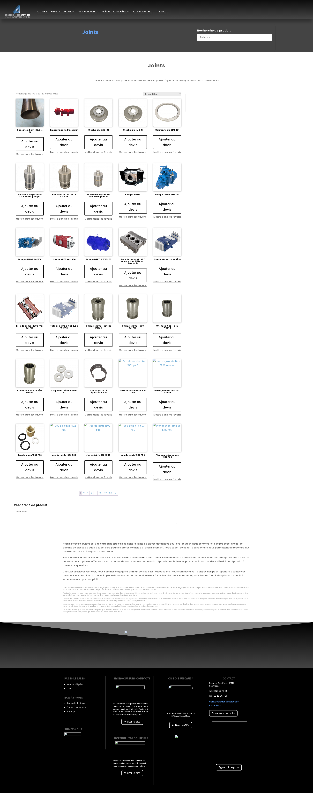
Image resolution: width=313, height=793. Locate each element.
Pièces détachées (114, 11)
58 (110, 493)
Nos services (142, 11)
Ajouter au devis (29, 144)
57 (105, 493)
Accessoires (87, 11)
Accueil (42, 11)
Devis (161, 11)
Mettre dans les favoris (30, 154)
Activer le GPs (180, 725)
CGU (69, 688)
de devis (147, 557)
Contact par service (76, 707)
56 (100, 493)
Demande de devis (76, 702)
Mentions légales (75, 684)
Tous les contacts (223, 713)
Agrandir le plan (229, 767)
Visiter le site (132, 721)
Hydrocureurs (61, 11)
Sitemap (71, 711)
